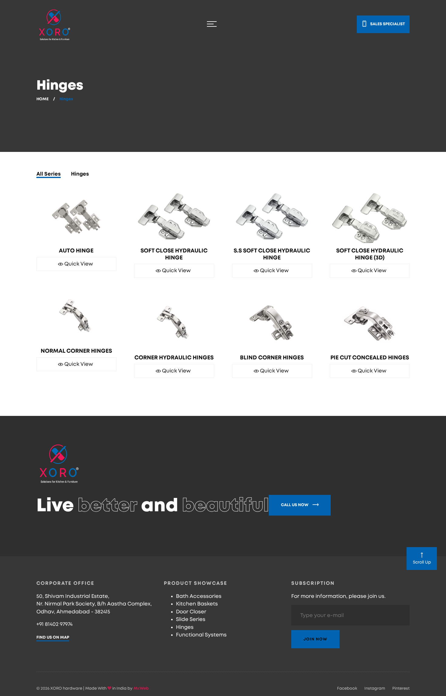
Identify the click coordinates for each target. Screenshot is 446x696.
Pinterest (401, 689)
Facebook (347, 689)
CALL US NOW (295, 505)
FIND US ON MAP (52, 637)
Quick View (78, 268)
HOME (42, 99)
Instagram (374, 689)
